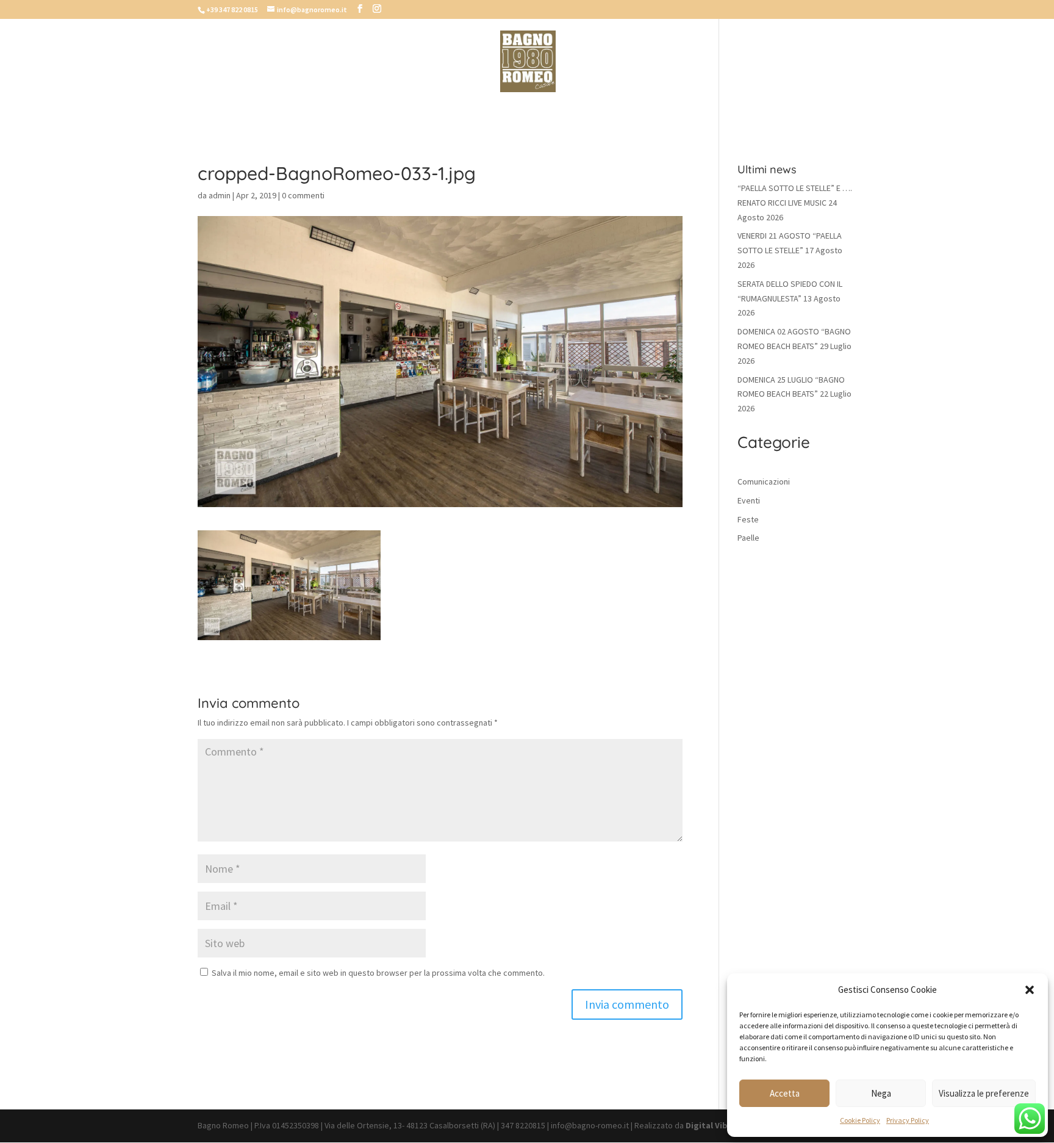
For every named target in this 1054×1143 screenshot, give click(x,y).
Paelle (748, 537)
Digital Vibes (711, 1125)
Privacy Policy (907, 1120)
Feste (748, 519)
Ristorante (465, 111)
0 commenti (303, 195)
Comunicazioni (763, 481)
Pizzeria (399, 111)
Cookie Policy (860, 1120)
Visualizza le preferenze (984, 1093)
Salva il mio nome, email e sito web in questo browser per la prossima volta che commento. (378, 972)
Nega (881, 1093)
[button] (1030, 990)
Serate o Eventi (619, 111)
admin (220, 195)
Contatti (696, 111)
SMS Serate (537, 111)
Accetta (785, 1093)
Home (350, 111)
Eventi (748, 500)
